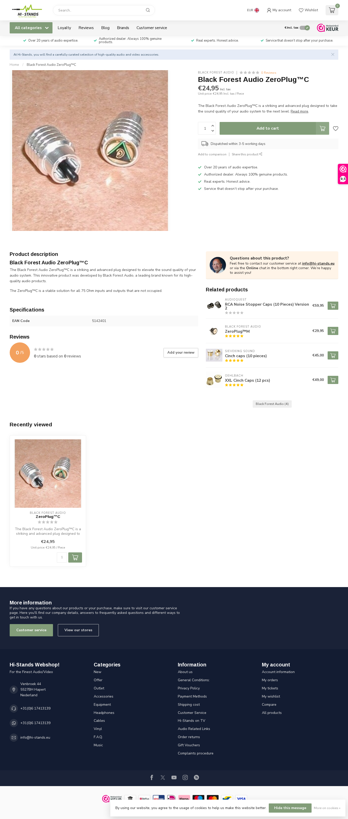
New (97, 671)
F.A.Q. (98, 737)
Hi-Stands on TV (191, 720)
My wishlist (271, 696)
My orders (270, 680)
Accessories (103, 696)
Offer (98, 680)
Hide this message (290, 807)
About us (185, 671)
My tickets (270, 688)
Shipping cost (189, 704)
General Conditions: (194, 680)
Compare (269, 704)
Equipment (102, 704)
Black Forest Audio (216, 72)
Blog (105, 27)
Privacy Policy (189, 688)
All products (272, 712)
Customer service (152, 27)
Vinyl (98, 728)
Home (14, 65)
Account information (278, 671)
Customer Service (192, 712)
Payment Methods (192, 696)
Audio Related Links (194, 728)
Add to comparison (212, 154)
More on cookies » (327, 808)
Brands (123, 27)
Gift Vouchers (189, 745)
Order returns (189, 737)
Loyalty (64, 27)
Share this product (245, 154)
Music (98, 745)
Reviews (86, 27)
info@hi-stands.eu (318, 263)
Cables (99, 720)
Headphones (104, 712)
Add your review (180, 352)
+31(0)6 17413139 (35, 708)
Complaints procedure (195, 753)
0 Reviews (268, 72)
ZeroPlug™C (48, 516)
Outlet (99, 688)
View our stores (78, 630)
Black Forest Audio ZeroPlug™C (51, 65)
